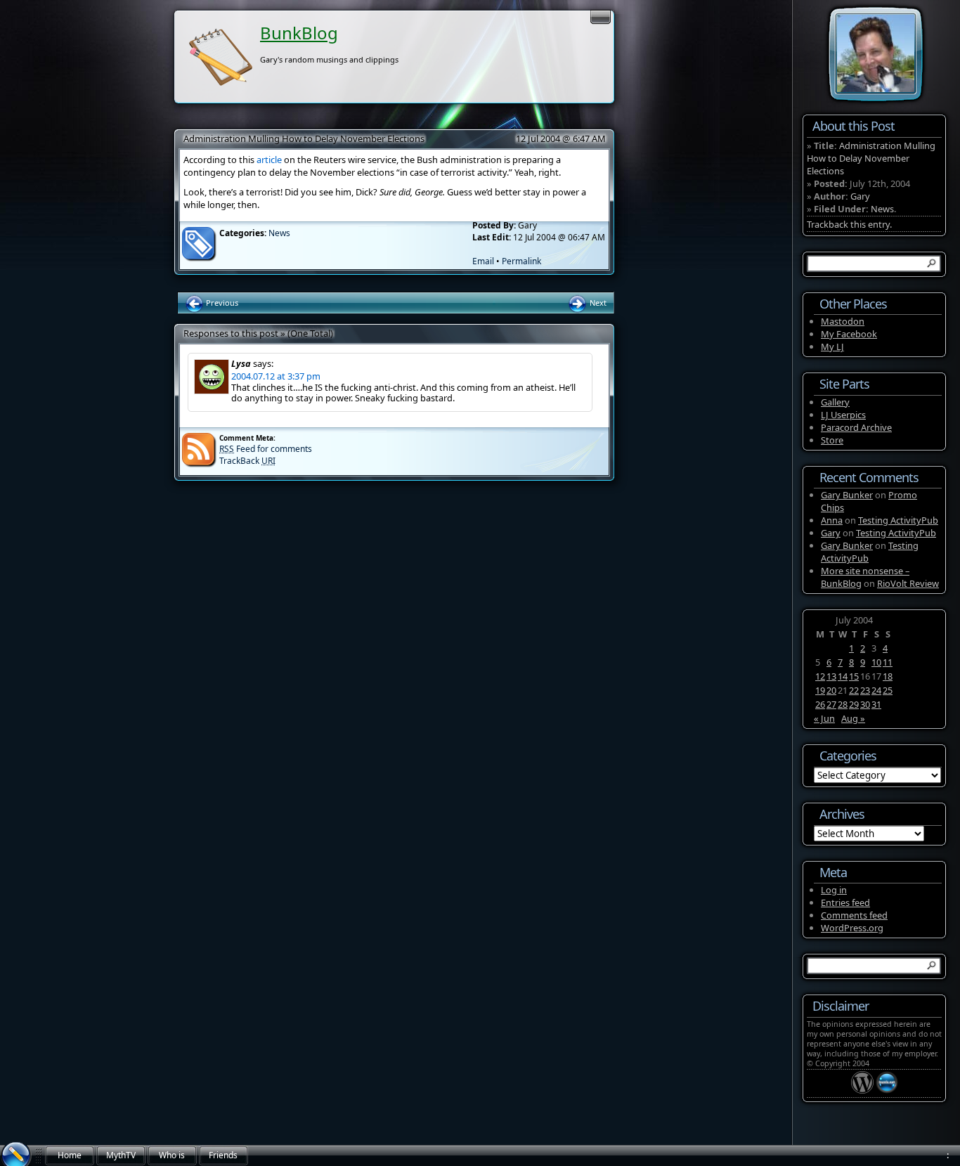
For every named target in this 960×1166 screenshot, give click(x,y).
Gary (860, 196)
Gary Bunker (847, 494)
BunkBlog (299, 32)
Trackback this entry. (849, 224)
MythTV (121, 1155)
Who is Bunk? (172, 1157)
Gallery (835, 402)
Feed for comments (265, 449)
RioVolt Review (908, 583)
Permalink (521, 261)
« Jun (824, 718)
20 (831, 690)
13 (831, 676)
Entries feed (845, 902)
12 (820, 676)
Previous (221, 302)
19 (820, 690)
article (269, 159)
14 (843, 676)
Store (832, 440)
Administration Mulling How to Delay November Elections (303, 138)
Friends (223, 1155)
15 (854, 676)
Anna (832, 520)
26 (820, 704)
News (279, 233)
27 (831, 704)
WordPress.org (852, 927)
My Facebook (849, 334)
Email (483, 261)
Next (597, 302)
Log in (834, 889)
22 (854, 690)
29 (854, 704)
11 (888, 662)
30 (865, 704)
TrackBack (247, 461)
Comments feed (854, 915)
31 (876, 704)
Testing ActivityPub (898, 520)
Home (70, 1155)
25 (888, 690)
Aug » (853, 718)
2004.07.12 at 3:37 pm (275, 376)
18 (888, 676)
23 (865, 690)
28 (843, 704)
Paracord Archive (856, 427)
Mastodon (842, 321)
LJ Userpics (843, 414)
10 (876, 662)
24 (876, 690)
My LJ (832, 346)
